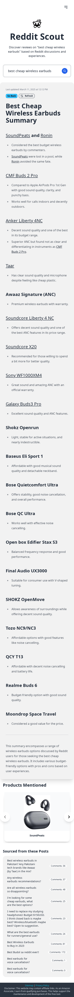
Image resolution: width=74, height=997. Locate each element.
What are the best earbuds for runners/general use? (36, 933)
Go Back (11, 95)
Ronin (46, 135)
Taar (10, 266)
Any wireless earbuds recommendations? (36, 879)
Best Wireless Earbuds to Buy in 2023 (36, 943)
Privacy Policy (42, 985)
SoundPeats (18, 135)
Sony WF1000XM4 (24, 375)
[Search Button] (65, 71)
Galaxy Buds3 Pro (23, 404)
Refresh (29, 95)
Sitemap (29, 985)
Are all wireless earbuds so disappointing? (36, 889)
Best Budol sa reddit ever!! (36, 952)
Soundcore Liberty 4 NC (30, 318)
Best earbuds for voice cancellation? (36, 960)
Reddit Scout (37, 36)
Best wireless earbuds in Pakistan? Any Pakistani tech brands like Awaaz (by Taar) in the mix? (36, 866)
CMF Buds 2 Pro (22, 175)
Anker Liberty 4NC (24, 220)
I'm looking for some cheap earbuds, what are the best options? (36, 901)
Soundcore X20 (21, 346)
